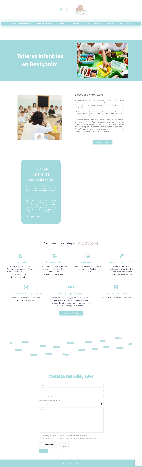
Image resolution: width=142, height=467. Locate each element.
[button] (26, 23)
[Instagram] (66, 9)
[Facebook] (60, 9)
